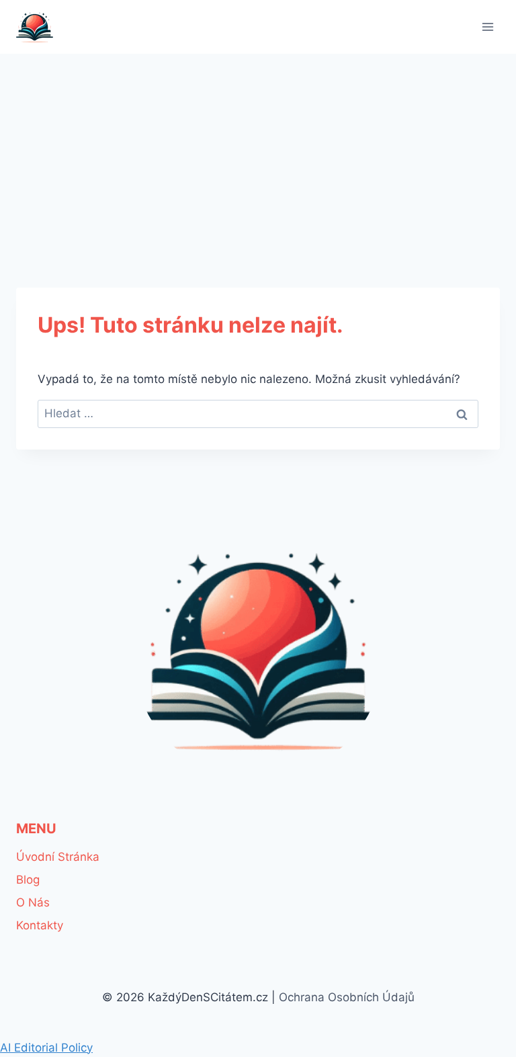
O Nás (33, 902)
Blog (28, 879)
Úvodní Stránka (57, 856)
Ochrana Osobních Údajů (347, 997)
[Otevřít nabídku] (487, 26)
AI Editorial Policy (46, 1047)
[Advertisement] (258, 154)
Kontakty (39, 925)
